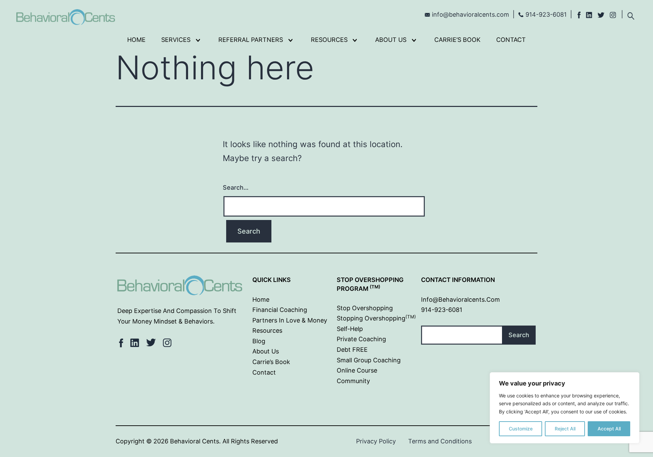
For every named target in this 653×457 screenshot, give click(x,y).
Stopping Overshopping (376, 318)
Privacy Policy (376, 441)
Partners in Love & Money (289, 320)
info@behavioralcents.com (470, 14)
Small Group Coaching (369, 360)
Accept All (609, 428)
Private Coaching (361, 339)
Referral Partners (250, 39)
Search (518, 334)
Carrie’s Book (457, 39)
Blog (258, 341)
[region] (564, 407)
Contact (511, 39)
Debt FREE (352, 349)
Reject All (565, 428)
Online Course (357, 370)
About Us (390, 39)
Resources (329, 39)
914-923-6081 (546, 14)
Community (353, 380)
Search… (236, 187)
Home (136, 39)
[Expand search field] (631, 15)
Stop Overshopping (365, 308)
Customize (521, 428)
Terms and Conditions (440, 441)
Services (175, 39)
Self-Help (350, 328)
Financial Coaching (279, 309)
